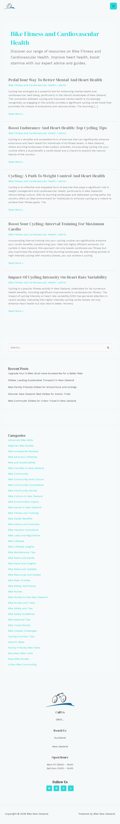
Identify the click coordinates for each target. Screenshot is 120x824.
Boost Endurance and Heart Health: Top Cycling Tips (57, 128)
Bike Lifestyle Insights (21, 546)
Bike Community (18, 473)
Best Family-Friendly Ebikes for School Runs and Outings (42, 387)
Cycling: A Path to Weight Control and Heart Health (56, 176)
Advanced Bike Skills (20, 440)
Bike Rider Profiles (19, 580)
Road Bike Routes (18, 658)
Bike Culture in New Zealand (25, 496)
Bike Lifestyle (16, 541)
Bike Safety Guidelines (21, 614)
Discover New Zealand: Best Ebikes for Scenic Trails (39, 393)
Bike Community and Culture (26, 479)
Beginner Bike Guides (21, 445)
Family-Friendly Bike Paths (24, 647)
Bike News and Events (21, 557)
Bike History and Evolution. (24, 524)
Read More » (15, 114)
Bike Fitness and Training (23, 513)
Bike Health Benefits (20, 518)
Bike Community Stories (22, 490)
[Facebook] (49, 788)
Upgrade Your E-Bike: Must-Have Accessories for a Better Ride (45, 373)
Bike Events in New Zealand (24, 507)
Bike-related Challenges (22, 630)
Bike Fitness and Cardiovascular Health (32, 85)
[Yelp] (71, 788)
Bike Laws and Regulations (24, 535)
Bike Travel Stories (19, 625)
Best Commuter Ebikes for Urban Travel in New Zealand (42, 400)
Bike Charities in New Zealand (26, 468)
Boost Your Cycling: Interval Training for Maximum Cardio (56, 226)
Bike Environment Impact (23, 501)
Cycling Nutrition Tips (21, 636)
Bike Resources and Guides (24, 574)
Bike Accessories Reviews (23, 451)
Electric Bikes (16, 642)
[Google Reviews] (63, 788)
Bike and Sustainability (21, 462)
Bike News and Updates (22, 569)
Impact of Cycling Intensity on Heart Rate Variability (57, 277)
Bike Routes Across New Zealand (28, 597)
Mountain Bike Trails (20, 653)
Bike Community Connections (26, 484)
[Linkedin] (56, 788)
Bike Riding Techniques (22, 585)
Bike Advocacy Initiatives (22, 456)
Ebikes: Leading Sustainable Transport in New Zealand (41, 380)
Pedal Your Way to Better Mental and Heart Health (55, 80)
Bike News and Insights (22, 563)
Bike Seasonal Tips (19, 619)
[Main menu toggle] (113, 6)
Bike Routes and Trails (21, 602)
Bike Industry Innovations (23, 529)
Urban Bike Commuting (22, 664)
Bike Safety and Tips (20, 608)
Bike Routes (15, 591)
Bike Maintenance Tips (21, 552)
